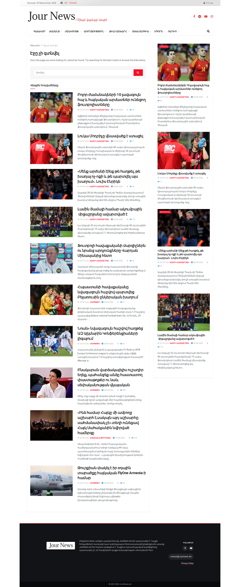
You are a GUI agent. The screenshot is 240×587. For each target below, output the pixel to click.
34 (133, 186)
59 (133, 110)
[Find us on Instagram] (212, 16)
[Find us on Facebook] (194, 16)
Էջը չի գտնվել (50, 45)
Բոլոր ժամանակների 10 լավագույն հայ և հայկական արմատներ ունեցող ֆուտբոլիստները (112, 100)
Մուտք (209, 3)
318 (135, 438)
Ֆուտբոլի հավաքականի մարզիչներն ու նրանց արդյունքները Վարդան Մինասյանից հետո (112, 251)
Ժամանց (54, 31)
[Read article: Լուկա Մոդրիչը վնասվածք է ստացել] (51, 149)
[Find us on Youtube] (205, 16)
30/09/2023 (108, 390)
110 (133, 219)
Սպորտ (158, 31)
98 (123, 483)
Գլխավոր (40, 31)
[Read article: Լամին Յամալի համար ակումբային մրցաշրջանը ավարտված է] (51, 222)
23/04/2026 (118, 219)
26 (133, 261)
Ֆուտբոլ (165, 212)
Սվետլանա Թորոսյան (100, 438)
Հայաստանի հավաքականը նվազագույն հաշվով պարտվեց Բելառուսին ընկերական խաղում (108, 292)
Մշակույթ (72, 31)
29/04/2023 (108, 483)
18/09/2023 (120, 438)
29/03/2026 (108, 302)
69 (123, 344)
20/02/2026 (108, 344)
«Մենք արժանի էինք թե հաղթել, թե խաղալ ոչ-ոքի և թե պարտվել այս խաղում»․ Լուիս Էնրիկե (109, 176)
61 (123, 302)
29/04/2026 (118, 110)
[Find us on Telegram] (199, 16)
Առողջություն (94, 31)
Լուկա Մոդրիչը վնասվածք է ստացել (110, 136)
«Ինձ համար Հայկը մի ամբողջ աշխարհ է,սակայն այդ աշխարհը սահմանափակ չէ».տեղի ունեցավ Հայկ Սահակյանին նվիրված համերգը (108, 423)
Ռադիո (172, 31)
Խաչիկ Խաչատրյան (99, 110)
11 (133, 141)
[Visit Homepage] (67, 16)
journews (95, 302)
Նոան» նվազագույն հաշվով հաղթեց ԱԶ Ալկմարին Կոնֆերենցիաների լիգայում (110, 333)
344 (124, 390)
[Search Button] (208, 31)
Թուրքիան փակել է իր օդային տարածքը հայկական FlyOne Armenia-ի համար (112, 473)
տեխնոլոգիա (140, 31)
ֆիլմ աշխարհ (118, 31)
